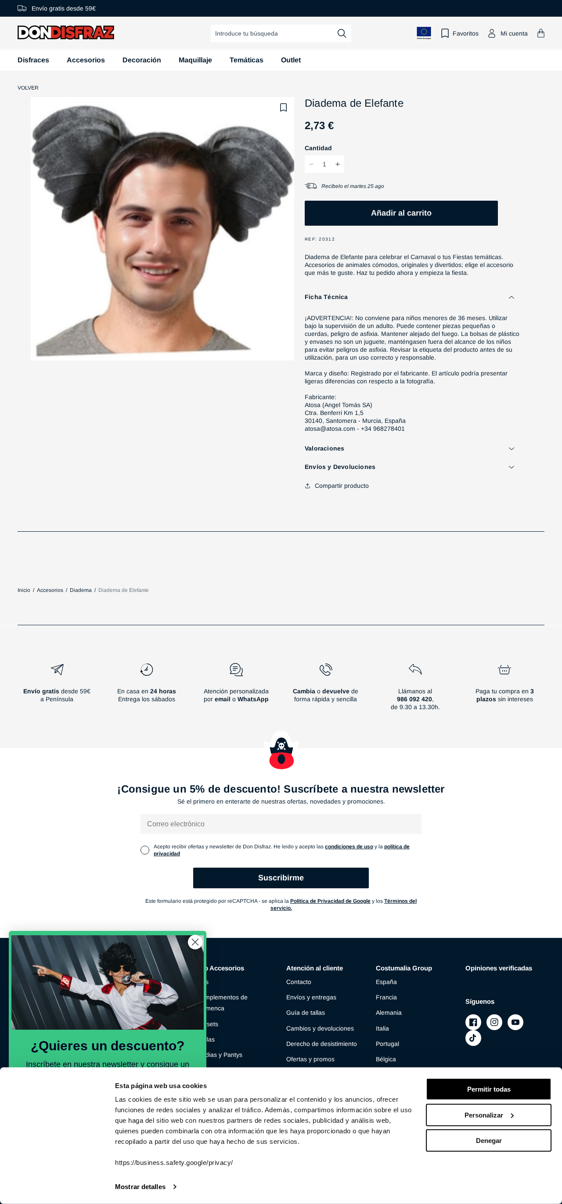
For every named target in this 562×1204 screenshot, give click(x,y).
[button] (541, 33)
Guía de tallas (305, 1012)
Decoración (141, 60)
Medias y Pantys (219, 1054)
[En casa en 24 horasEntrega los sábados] (146, 690)
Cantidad (318, 147)
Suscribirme (281, 877)
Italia (382, 1028)
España (386, 981)
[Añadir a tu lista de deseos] (283, 107)
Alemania (389, 1012)
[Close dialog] (195, 942)
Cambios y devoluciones (320, 1028)
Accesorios (86, 60)
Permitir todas (489, 1089)
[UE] (424, 33)
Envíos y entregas (311, 997)
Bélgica (386, 1059)
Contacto (298, 981)
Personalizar (484, 1114)
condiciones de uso (349, 847)
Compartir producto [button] (342, 485)
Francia (386, 997)
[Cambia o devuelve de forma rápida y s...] (325, 690)
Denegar (489, 1140)
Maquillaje (195, 60)
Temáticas (246, 60)
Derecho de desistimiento (321, 1043)
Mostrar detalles (140, 1186)
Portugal (387, 1043)
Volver (28, 88)
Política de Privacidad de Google (330, 901)
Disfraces (33, 60)
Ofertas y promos (310, 1059)
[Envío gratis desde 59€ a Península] (57, 690)
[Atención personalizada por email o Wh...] (236, 690)
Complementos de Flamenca (222, 1003)
